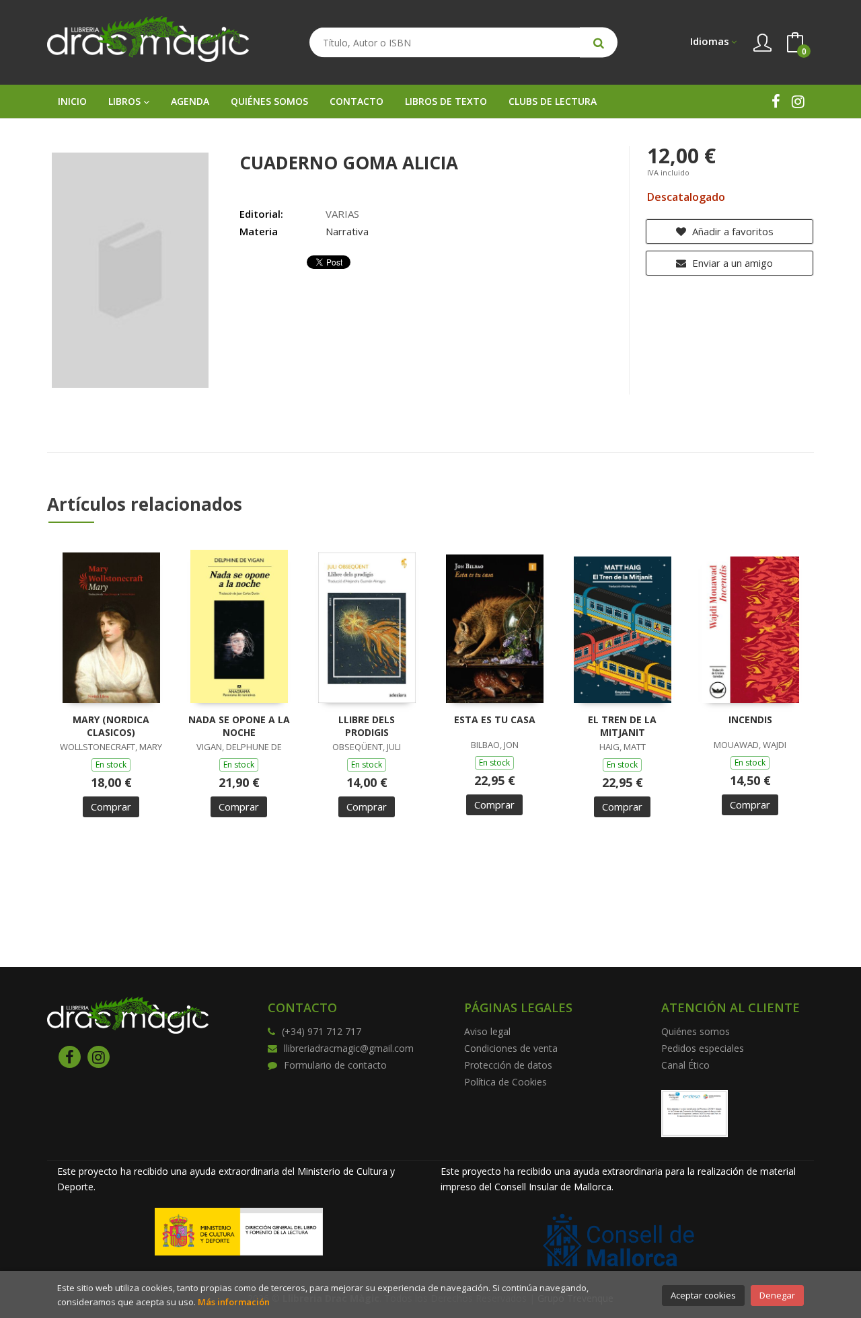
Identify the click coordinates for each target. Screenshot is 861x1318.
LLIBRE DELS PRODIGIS (366, 726)
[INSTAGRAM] (798, 101)
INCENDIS (750, 719)
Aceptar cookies (703, 1295)
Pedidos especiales (702, 1048)
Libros (125, 101)
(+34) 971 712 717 (321, 1031)
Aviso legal (487, 1031)
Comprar (111, 806)
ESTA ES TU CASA (494, 719)
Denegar (777, 1295)
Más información (234, 1302)
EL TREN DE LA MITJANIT (622, 726)
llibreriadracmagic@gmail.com (349, 1048)
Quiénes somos (695, 1031)
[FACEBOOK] (776, 101)
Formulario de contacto (335, 1065)
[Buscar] (598, 43)
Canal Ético (685, 1065)
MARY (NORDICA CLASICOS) (111, 726)
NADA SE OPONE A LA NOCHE (239, 726)
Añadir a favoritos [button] (731, 231)
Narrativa (347, 231)
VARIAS (342, 213)
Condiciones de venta (511, 1048)
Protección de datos (508, 1065)
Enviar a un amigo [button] (731, 263)
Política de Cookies (505, 1081)
